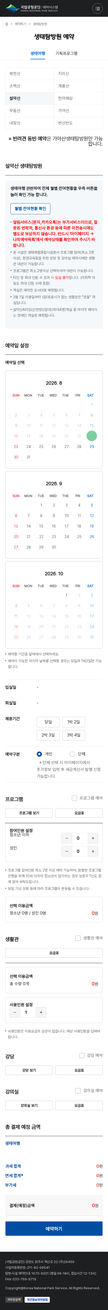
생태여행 (37, 53)
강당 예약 (95, 1055)
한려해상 (65, 98)
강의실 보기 (29, 1105)
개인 (48, 753)
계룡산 (63, 85)
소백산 (14, 85)
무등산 (14, 110)
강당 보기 (29, 1070)
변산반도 (65, 123)
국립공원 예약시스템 (31, 8)
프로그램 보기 (29, 813)
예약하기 (54, 1228)
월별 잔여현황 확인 (30, 208)
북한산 (14, 73)
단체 (81, 753)
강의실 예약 (93, 1090)
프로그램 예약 (91, 798)
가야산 (63, 110)
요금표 (79, 813)
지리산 (63, 73)
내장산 (14, 123)
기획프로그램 (67, 53)
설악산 (14, 98)
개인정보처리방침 (37, 1300)
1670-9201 (40, 1273)
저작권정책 (13, 1300)
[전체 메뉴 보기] (97, 8)
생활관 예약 (93, 938)
